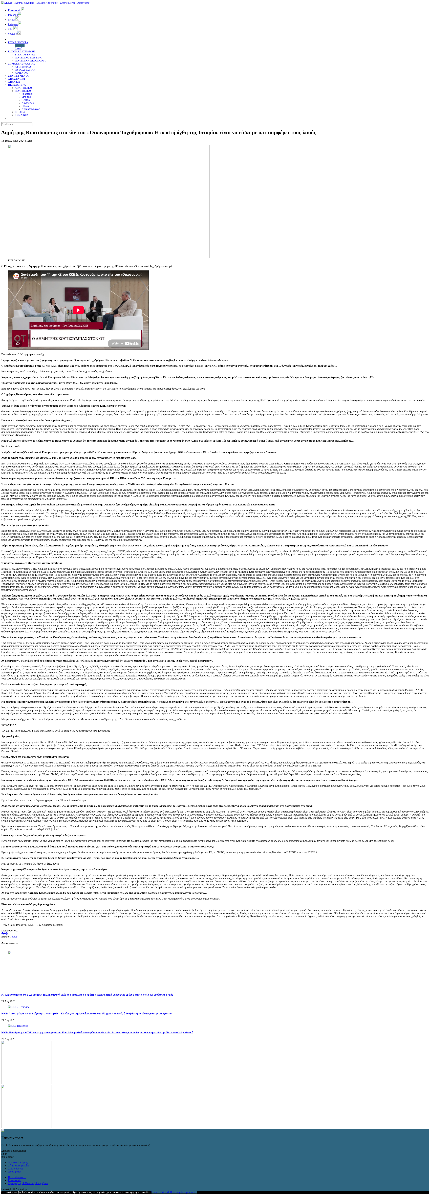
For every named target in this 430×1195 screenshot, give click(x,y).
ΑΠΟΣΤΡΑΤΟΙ (16, 78)
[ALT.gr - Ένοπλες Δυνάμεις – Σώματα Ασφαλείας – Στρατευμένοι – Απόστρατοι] (45, 2)
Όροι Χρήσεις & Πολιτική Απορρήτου (172, 1192)
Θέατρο (26, 99)
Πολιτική (20, 45)
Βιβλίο (25, 105)
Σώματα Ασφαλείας (18, 1165)
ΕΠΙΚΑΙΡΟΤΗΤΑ (18, 42)
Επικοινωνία (14, 1180)
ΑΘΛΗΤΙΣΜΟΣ (23, 87)
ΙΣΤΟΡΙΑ (20, 112)
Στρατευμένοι (15, 1168)
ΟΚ (195, 1192)
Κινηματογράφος (31, 109)
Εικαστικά (27, 93)
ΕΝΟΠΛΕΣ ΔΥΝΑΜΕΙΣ (21, 51)
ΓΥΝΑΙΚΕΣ (21, 115)
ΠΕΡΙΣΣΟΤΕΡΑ (17, 84)
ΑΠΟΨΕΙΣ (14, 81)
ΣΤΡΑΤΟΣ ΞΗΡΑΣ (25, 54)
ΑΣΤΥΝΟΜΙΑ (23, 66)
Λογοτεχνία (28, 102)
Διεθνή (18, 48)
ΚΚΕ (14, 936)
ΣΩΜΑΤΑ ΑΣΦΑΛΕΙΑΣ (21, 63)
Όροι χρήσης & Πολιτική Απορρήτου (28, 1183)
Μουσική (26, 96)
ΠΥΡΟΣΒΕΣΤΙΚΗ (25, 69)
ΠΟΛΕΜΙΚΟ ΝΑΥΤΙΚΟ (28, 57)
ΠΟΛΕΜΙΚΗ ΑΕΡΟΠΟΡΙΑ (30, 60)
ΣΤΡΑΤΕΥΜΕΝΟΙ (18, 75)
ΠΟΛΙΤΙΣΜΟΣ (23, 90)
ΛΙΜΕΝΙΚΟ (21, 72)
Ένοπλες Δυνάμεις (18, 1162)
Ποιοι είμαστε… (17, 1177)
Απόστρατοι (14, 1171)
